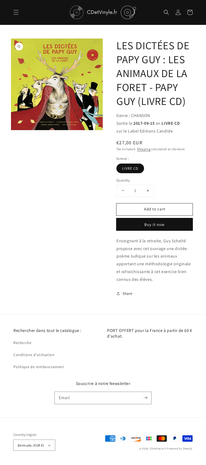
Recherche (22, 342)
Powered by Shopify (180, 448)
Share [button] (128, 293)
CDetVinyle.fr (158, 448)
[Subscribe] (145, 398)
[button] (16, 12)
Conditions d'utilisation (33, 354)
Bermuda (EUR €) (31, 445)
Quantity (123, 180)
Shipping (144, 149)
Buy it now (154, 224)
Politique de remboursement (38, 366)
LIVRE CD (130, 168)
